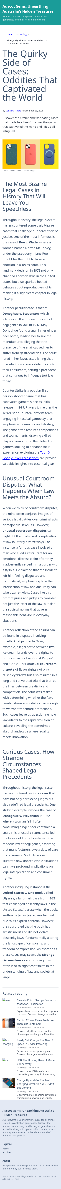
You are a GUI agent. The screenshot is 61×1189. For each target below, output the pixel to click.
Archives (7, 1152)
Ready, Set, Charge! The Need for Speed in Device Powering (36, 1042)
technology (21, 34)
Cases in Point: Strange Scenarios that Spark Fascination (36, 1002)
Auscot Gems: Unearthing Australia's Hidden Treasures (28, 9)
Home (10, 34)
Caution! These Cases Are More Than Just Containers (35, 1022)
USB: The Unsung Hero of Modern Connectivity (37, 1062)
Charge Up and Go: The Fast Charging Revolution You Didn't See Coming (35, 1083)
